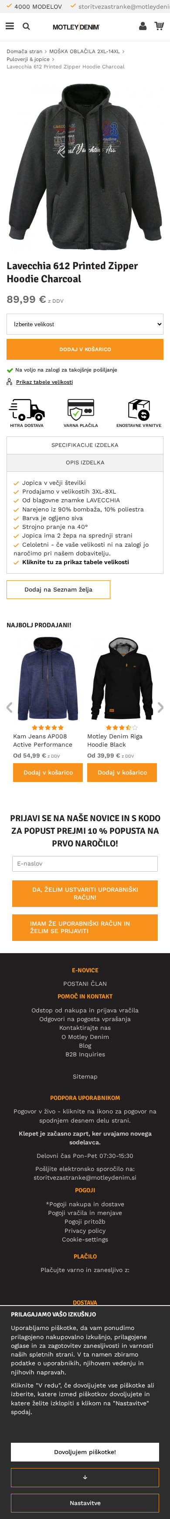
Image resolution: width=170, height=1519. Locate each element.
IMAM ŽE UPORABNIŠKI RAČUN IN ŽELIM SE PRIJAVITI (80, 927)
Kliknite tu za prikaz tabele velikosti (75, 561)
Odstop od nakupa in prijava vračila (85, 1010)
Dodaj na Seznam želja (58, 589)
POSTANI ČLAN (85, 983)
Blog (85, 1045)
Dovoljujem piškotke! (85, 1451)
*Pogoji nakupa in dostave (85, 1204)
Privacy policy (85, 1230)
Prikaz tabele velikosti (44, 382)
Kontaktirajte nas (85, 1027)
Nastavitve (85, 1502)
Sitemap (85, 1076)
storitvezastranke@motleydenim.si (85, 1177)
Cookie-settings (85, 1239)
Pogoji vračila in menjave (85, 1212)
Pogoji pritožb (85, 1221)
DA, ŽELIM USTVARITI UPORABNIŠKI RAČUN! (85, 893)
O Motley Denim (85, 1036)
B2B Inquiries (85, 1054)
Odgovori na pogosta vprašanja (85, 1018)
